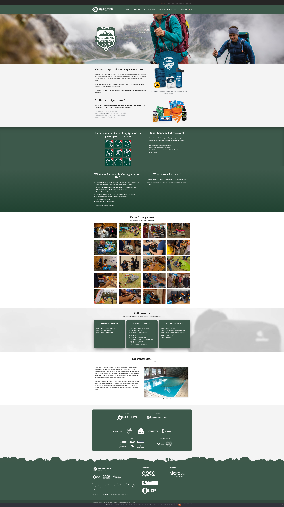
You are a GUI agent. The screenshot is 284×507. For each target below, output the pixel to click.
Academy (181, 3)
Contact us (183, 9)
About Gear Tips (97, 494)
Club (169, 3)
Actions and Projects (165, 9)
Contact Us (106, 494)
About (176, 9)
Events (128, 9)
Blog (173, 3)
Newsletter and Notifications (119, 494)
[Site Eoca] (149, 474)
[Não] (282, 505)
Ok (179, 504)
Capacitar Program (149, 9)
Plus (177, 3)
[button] (163, 398)
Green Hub (189, 3)
